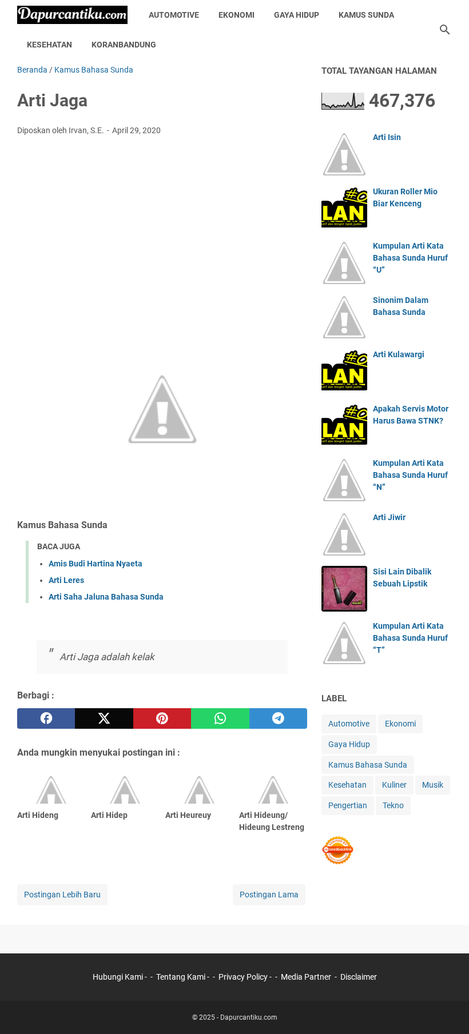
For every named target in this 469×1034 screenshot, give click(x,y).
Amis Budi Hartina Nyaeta (95, 563)
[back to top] (446, 1008)
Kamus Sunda (366, 14)
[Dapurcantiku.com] (72, 15)
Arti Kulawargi (398, 354)
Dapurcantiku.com (248, 1017)
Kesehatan (49, 44)
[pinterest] (162, 718)
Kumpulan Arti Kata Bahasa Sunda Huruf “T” (410, 637)
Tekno (393, 805)
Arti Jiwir (389, 517)
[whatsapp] (220, 718)
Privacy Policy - (245, 976)
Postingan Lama (269, 894)
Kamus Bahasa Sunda (367, 764)
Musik (432, 784)
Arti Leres (66, 580)
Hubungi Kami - (121, 976)
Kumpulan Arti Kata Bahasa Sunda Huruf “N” (410, 475)
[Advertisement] (162, 230)
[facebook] (46, 718)
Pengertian (347, 805)
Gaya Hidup (296, 14)
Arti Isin (387, 137)
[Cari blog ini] (445, 30)
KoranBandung (124, 44)
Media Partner (306, 976)
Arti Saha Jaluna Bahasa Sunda (106, 596)
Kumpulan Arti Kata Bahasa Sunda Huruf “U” (410, 257)
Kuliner (394, 784)
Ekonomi (236, 14)
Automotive (174, 14)
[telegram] (278, 718)
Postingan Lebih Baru (62, 894)
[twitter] (104, 718)
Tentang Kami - (183, 976)
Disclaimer (358, 976)
